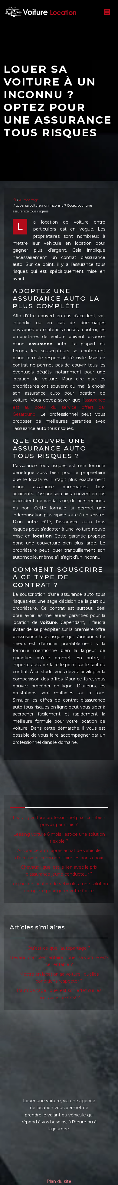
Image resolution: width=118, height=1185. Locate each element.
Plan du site (59, 1181)
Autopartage (29, 200)
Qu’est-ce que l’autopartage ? (59, 948)
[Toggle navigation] (106, 12)
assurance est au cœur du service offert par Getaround (59, 407)
